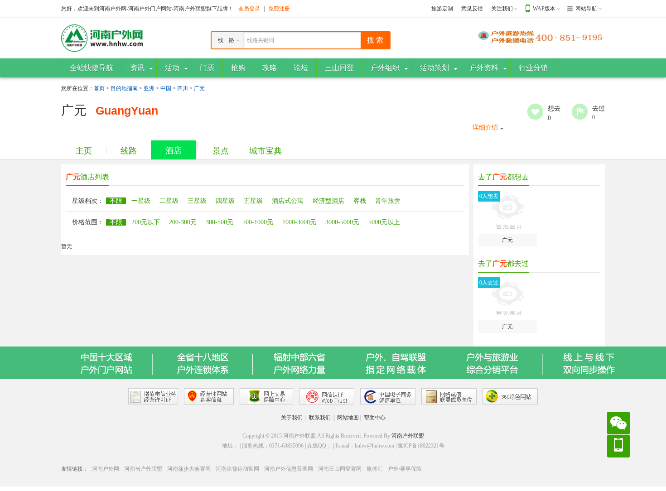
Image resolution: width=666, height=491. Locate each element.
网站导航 (586, 8)
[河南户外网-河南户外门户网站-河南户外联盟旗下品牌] (102, 37)
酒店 (173, 150)
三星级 (197, 200)
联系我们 (320, 417)
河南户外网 (105, 469)
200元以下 (145, 222)
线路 (129, 150)
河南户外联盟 (407, 436)
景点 (220, 150)
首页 (99, 88)
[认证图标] (153, 396)
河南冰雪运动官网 (237, 469)
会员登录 (249, 8)
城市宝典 (265, 150)
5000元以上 (384, 222)
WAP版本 (544, 8)
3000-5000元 (342, 222)
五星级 (253, 200)
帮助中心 (375, 417)
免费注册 (279, 8)
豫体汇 (375, 469)
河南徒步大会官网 (189, 469)
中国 (165, 88)
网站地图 (348, 417)
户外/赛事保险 (405, 469)
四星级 (225, 200)
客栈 (359, 200)
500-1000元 (257, 222)
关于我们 (292, 417)
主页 (84, 150)
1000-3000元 (299, 222)
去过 (580, 112)
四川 (182, 88)
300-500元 (219, 222)
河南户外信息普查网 (288, 469)
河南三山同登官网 (340, 469)
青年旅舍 (388, 200)
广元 (199, 88)
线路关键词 (260, 40)
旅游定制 (442, 8)
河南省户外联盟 (143, 469)
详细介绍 (485, 127)
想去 (535, 112)
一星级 (140, 200)
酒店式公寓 (288, 200)
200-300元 (183, 222)
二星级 (169, 200)
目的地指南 (124, 88)
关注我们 (502, 8)
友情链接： (74, 469)
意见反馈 (472, 8)
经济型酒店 (328, 200)
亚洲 (149, 88)
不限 (116, 200)
